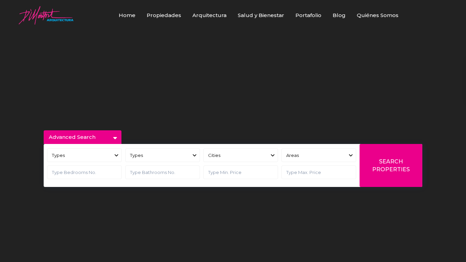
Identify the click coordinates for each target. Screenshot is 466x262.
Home (127, 15)
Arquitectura (209, 15)
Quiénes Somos (377, 15)
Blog (339, 15)
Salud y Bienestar (261, 15)
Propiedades (164, 15)
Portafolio (308, 15)
